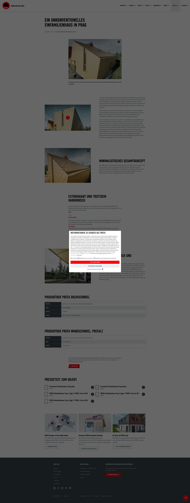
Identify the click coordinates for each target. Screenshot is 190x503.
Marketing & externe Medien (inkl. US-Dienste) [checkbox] (105, 258)
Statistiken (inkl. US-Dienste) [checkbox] (85, 258)
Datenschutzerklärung (76, 253)
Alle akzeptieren (95, 262)
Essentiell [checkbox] (74, 258)
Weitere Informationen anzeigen (94, 269)
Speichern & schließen (95, 266)
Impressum (87, 253)
